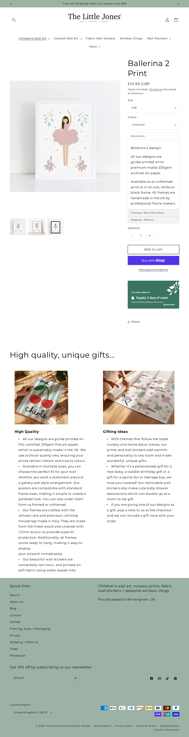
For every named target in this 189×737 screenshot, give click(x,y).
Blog (13, 608)
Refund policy (102, 726)
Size (130, 100)
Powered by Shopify (78, 726)
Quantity (134, 227)
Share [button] (135, 321)
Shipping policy (169, 726)
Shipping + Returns (24, 642)
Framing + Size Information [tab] (147, 212)
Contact (15, 615)
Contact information (166, 729)
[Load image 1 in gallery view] (18, 226)
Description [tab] (138, 136)
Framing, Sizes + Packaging (30, 628)
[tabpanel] (153, 174)
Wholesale (17, 655)
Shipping (155, 89)
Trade (14, 649)
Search (15, 595)
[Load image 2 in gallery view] (36, 226)
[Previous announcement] (11, 3)
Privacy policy (124, 726)
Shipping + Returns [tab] (142, 219)
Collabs (15, 622)
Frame (132, 117)
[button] (14, 20)
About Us (16, 602)
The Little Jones (55, 726)
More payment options (153, 269)
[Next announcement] (178, 3)
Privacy (15, 635)
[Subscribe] (75, 677)
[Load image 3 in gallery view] (55, 226)
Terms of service (146, 726)
